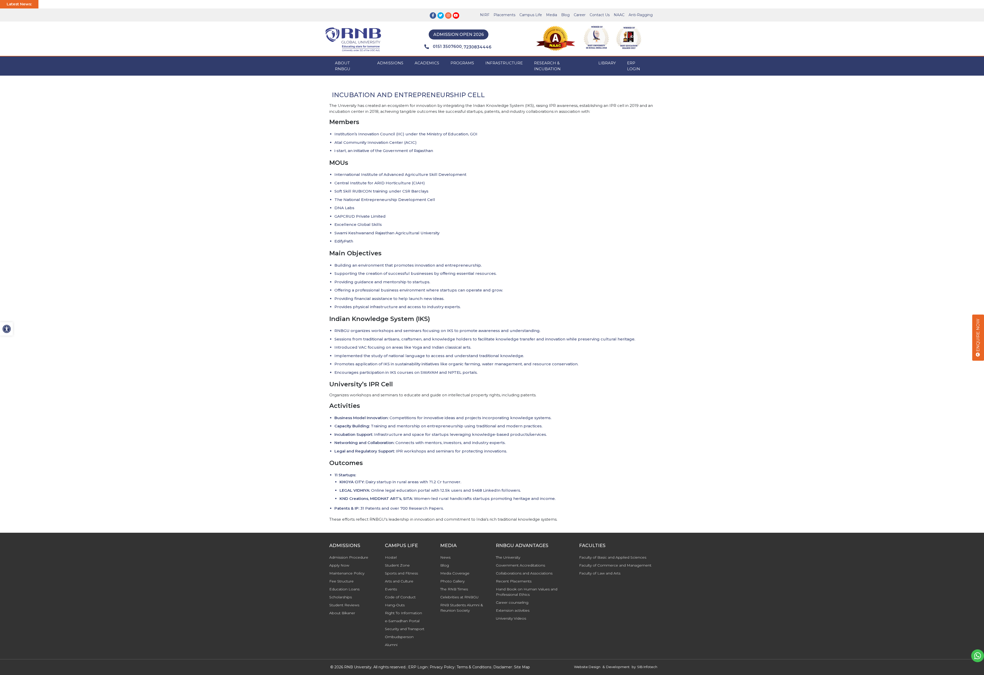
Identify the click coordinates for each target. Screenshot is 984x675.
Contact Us (600, 15)
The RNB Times (454, 589)
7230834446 (477, 47)
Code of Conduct (400, 597)
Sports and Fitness (401, 573)
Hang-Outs (395, 605)
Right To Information (403, 613)
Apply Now (339, 565)
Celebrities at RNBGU (459, 597)
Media (551, 15)
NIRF (484, 15)
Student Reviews (344, 605)
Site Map (522, 667)
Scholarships (340, 597)
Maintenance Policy (346, 573)
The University (508, 557)
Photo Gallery (452, 581)
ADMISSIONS (390, 63)
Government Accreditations (520, 565)
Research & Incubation (547, 66)
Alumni (391, 644)
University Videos (511, 618)
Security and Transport (404, 629)
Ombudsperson (399, 636)
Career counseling (512, 602)
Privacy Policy (442, 667)
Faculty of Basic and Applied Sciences (612, 557)
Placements (504, 15)
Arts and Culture (399, 581)
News (445, 557)
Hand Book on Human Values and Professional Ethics (526, 592)
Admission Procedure (348, 557)
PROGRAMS (462, 63)
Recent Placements (513, 581)
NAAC (619, 15)
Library (607, 63)
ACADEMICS (427, 63)
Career (580, 15)
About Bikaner (342, 613)
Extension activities (512, 610)
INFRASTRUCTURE (504, 63)
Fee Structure (341, 581)
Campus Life (530, 15)
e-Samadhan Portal (402, 621)
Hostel (391, 557)
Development (618, 667)
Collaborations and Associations (524, 573)
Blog (565, 15)
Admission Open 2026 (458, 34)
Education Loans (344, 589)
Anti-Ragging (641, 15)
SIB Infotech (647, 667)
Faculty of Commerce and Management (615, 565)
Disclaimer (502, 667)
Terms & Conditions (474, 667)
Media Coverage (454, 573)
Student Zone (397, 565)
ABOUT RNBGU (342, 66)
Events (391, 589)
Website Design (587, 667)
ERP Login (633, 66)
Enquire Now (978, 335)
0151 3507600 (447, 46)
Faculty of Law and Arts (599, 573)
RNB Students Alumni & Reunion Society (461, 608)
